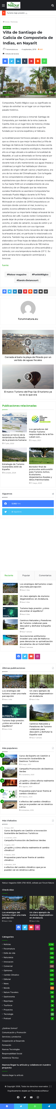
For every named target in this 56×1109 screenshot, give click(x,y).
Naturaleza (8, 957)
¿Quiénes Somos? (10, 1028)
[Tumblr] (20, 291)
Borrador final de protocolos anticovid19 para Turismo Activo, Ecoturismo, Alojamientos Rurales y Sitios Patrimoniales (40, 473)
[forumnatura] (13, 5)
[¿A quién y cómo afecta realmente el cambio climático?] (9, 783)
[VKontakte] (35, 291)
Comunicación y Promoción (14, 1032)
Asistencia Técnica (10, 1058)
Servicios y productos (11, 1037)
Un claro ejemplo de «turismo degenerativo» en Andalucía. (34, 597)
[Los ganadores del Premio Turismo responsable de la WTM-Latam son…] (41, 420)
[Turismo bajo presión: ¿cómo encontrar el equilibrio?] (10, 612)
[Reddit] (30, 291)
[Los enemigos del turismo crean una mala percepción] (10, 588)
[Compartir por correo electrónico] (41, 291)
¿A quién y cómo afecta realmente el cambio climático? (36, 782)
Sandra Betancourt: (28, 280)
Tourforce (8, 1005)
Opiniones (8, 970)
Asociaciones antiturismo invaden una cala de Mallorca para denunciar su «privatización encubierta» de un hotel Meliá (36, 640)
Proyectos (8, 1010)
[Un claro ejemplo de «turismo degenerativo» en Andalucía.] (10, 600)
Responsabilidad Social (12, 1053)
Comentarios (45, 575)
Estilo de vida (9, 953)
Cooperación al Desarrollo (13, 1041)
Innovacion (8, 962)
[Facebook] (4, 291)
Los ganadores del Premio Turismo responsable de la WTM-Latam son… (41, 433)
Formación (6, 1045)
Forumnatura (9, 949)
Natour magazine (17, 274)
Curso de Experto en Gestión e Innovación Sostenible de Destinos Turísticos (34, 758)
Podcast (7, 1018)
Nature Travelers (11, 992)
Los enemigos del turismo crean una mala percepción (36, 585)
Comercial (8, 966)
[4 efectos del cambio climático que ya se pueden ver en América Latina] (9, 804)
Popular (26, 575)
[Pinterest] (25, 291)
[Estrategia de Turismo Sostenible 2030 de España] (14, 455)
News (6, 983)
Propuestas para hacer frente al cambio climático (35, 792)
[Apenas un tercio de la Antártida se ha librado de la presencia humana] (14, 422)
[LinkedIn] (15, 291)
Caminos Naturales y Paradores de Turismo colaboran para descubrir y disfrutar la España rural (35, 624)
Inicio (6, 22)
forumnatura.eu (12, 49)
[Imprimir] (46, 291)
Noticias (14, 22)
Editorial (7, 979)
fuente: (5, 265)
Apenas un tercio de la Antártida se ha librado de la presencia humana (14, 437)
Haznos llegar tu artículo (12, 1075)
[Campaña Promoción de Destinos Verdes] (9, 773)
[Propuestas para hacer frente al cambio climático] (9, 794)
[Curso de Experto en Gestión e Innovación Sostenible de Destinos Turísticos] (9, 760)
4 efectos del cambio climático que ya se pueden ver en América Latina (36, 804)
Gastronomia (9, 997)
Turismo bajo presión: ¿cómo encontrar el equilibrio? (29, 13)
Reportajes (8, 1001)
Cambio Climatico (11, 975)
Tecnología (8, 1014)
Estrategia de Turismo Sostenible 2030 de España (13, 467)
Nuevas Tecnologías (11, 1049)
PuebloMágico (40, 274)
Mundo (7, 988)
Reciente (9, 575)
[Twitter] (10, 291)
